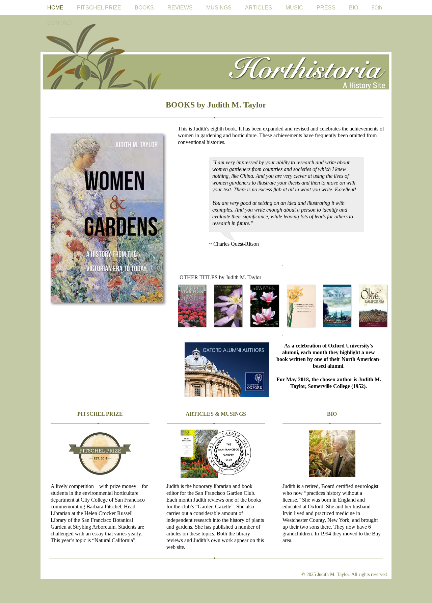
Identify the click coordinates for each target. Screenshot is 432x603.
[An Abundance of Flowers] (228, 306)
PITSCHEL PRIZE (99, 7)
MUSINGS (219, 7)
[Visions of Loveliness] (264, 306)
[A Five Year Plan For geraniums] (192, 306)
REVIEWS (180, 7)
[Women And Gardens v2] (108, 219)
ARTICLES (258, 7)
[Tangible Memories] (337, 306)
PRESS (326, 7)
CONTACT (60, 23)
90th (377, 7)
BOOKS (144, 7)
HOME (55, 7)
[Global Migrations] (301, 306)
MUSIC (294, 7)
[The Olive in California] (373, 306)
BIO (353, 7)
